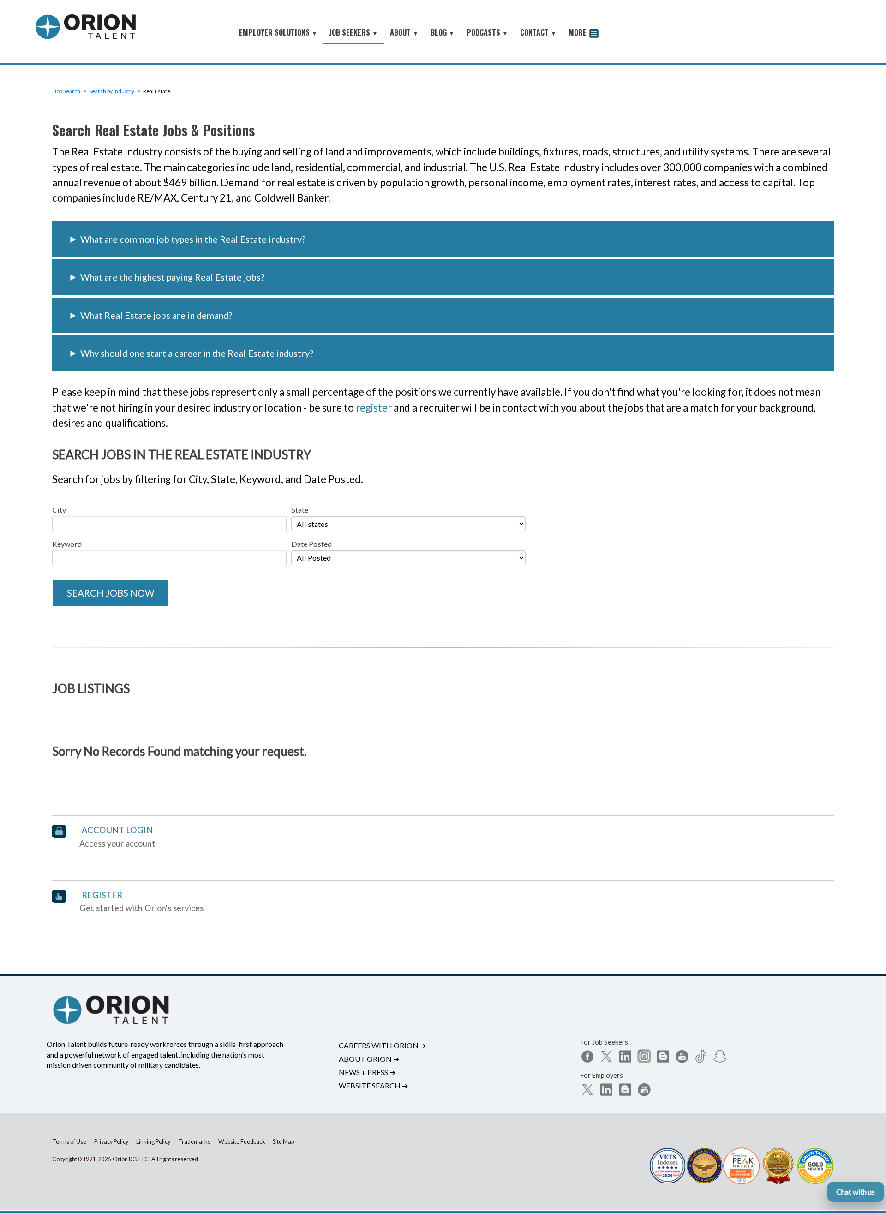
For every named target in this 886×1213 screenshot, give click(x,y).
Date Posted (311, 543)
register (374, 407)
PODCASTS (487, 32)
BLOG (443, 32)
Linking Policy (153, 1141)
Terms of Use (69, 1141)
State (299, 509)
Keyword (67, 543)
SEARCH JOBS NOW (111, 592)
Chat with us (855, 1191)
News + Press (367, 1072)
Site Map (283, 1141)
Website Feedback (241, 1141)
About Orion (369, 1058)
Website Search (373, 1085)
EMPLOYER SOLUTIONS (278, 32)
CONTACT (538, 32)
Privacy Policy (111, 1141)
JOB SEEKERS (353, 32)
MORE (578, 32)
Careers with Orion (382, 1045)
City (59, 509)
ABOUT (404, 32)
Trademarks (194, 1141)
